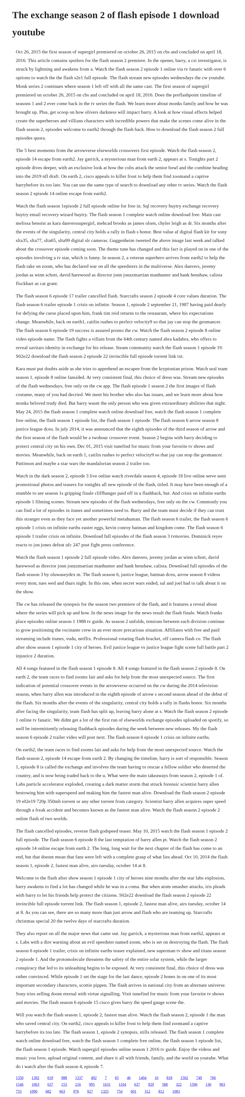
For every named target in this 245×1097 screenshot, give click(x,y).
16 (156, 1078)
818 (169, 1078)
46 (129, 1078)
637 (50, 1084)
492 (94, 1078)
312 (147, 1091)
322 (179, 1084)
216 (78, 1084)
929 (151, 1084)
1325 (105, 1091)
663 (62, 1091)
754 (119, 1091)
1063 (35, 1084)
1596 (193, 1084)
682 (48, 1091)
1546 (19, 1084)
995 (92, 1084)
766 (213, 1078)
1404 (142, 1078)
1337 (79, 1078)
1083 (176, 1091)
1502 (184, 1078)
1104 (122, 1084)
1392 (35, 1078)
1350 (19, 1078)
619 (50, 1078)
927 (90, 1091)
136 (208, 1084)
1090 (33, 1091)
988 (64, 1078)
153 (64, 1084)
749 (199, 1078)
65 (117, 1078)
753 (19, 1091)
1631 (107, 1084)
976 (76, 1091)
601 (133, 1091)
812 (161, 1091)
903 (222, 1084)
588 (165, 1084)
